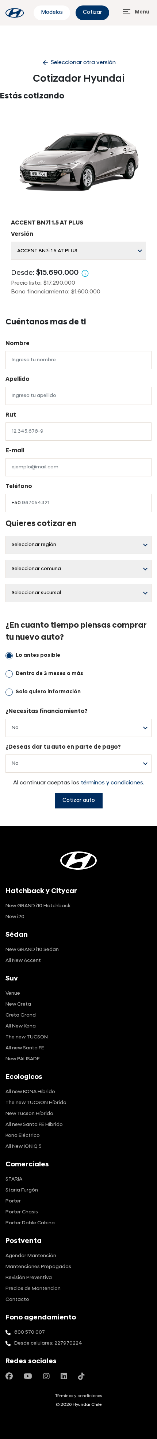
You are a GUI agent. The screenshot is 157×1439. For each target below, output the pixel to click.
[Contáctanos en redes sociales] (9, 1377)
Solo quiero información (48, 692)
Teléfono (18, 487)
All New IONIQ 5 (23, 1146)
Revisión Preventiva (28, 1277)
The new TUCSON (26, 1037)
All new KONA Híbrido (30, 1092)
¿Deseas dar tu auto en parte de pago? (63, 747)
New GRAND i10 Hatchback (37, 906)
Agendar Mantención (30, 1256)
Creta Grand (20, 1015)
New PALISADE (22, 1059)
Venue (12, 993)
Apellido (17, 379)
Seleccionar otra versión (79, 62)
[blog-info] (14, 13)
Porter (13, 1201)
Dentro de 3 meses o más (49, 673)
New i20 (14, 917)
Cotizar (92, 12)
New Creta (18, 1004)
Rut (10, 415)
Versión (22, 234)
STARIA (13, 1179)
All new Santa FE (24, 1048)
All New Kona (20, 1026)
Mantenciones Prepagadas (38, 1267)
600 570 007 (29, 1332)
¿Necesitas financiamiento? (46, 711)
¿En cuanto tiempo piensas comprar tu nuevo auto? (75, 631)
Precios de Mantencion (33, 1288)
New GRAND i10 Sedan (32, 949)
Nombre (17, 344)
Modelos (52, 12)
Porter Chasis (21, 1212)
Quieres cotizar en (40, 524)
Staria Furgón (21, 1190)
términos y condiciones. (112, 783)
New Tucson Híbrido (29, 1113)
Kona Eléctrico (22, 1135)
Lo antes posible (38, 655)
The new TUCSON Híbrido (35, 1102)
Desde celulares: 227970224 (48, 1343)
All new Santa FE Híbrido (34, 1124)
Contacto (17, 1299)
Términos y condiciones (78, 1396)
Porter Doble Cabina (30, 1223)
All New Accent (23, 960)
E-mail (14, 451)
